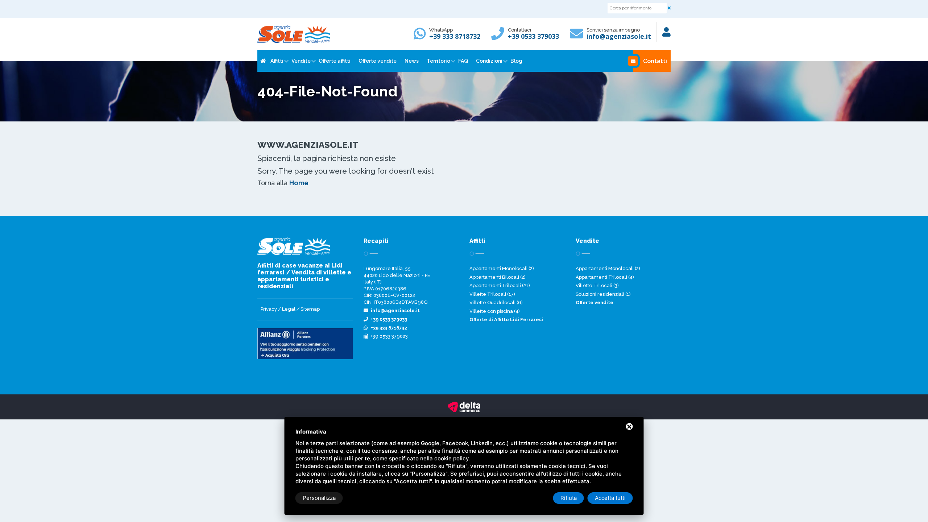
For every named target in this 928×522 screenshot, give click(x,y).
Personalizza (319, 497)
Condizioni (489, 61)
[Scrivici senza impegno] (578, 37)
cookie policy (451, 458)
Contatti (655, 61)
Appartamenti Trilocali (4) (605, 277)
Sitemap (310, 309)
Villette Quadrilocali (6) (496, 302)
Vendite (301, 61)
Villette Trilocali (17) (492, 294)
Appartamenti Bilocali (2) (497, 277)
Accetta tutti (610, 497)
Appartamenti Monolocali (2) (501, 268)
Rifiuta (568, 497)
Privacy (269, 309)
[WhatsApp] (421, 37)
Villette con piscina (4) (494, 311)
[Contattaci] (499, 37)
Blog (516, 61)
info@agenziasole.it (619, 36)
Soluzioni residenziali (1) (603, 294)
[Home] (262, 61)
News (412, 61)
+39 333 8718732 (454, 36)
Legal (288, 309)
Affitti (276, 61)
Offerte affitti (335, 61)
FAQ (463, 61)
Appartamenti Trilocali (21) (499, 285)
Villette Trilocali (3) (597, 285)
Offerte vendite (378, 61)
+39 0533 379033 (533, 36)
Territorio (438, 61)
